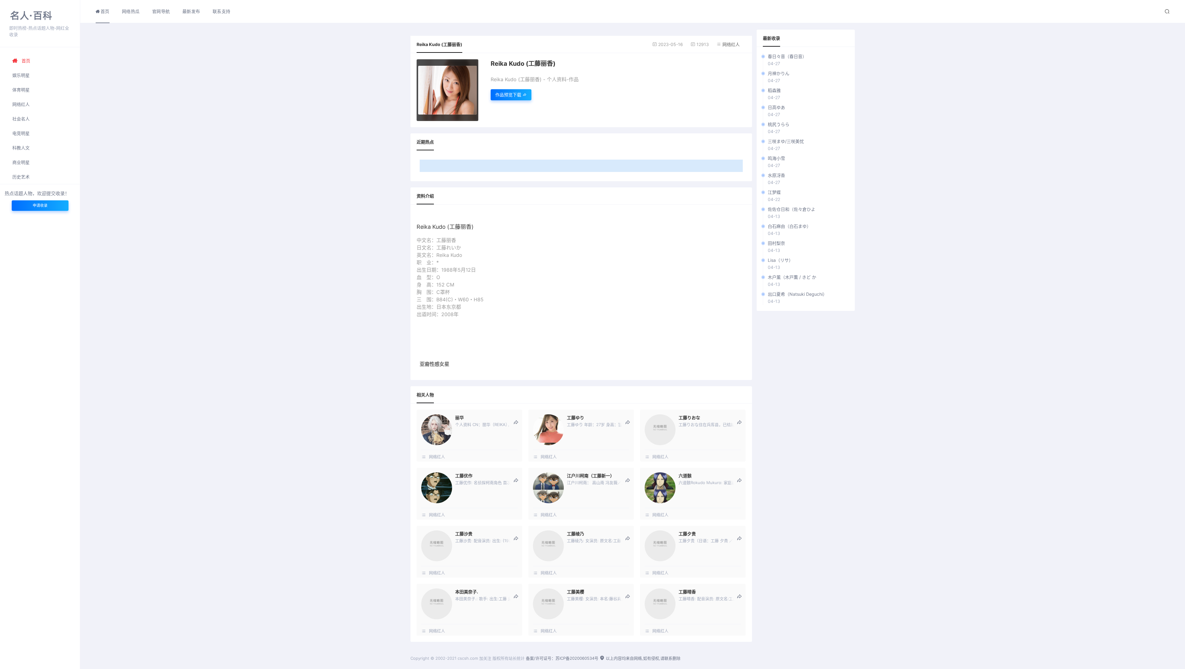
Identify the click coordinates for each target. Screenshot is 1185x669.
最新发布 (191, 11)
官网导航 (161, 11)
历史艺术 (21, 176)
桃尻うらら (778, 124)
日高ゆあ (776, 107)
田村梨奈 (776, 243)
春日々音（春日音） (787, 56)
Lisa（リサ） (780, 260)
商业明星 (21, 162)
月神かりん (778, 73)
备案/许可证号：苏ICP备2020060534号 (562, 658)
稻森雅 (774, 90)
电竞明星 (21, 133)
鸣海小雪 (776, 158)
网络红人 (21, 104)
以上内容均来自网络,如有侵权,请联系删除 (642, 658)
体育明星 (21, 89)
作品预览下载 (508, 94)
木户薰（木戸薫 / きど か (792, 277)
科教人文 (21, 147)
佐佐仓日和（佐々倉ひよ (791, 209)
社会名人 (21, 118)
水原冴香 (776, 175)
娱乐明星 (21, 75)
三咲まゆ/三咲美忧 (786, 141)
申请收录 (40, 205)
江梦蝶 (774, 192)
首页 (26, 60)
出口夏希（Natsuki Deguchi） (797, 294)
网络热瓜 (131, 11)
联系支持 (222, 11)
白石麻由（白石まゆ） (789, 226)
